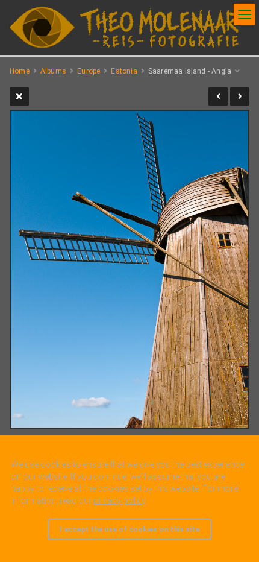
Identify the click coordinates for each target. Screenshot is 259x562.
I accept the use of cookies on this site (129, 529)
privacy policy (119, 500)
